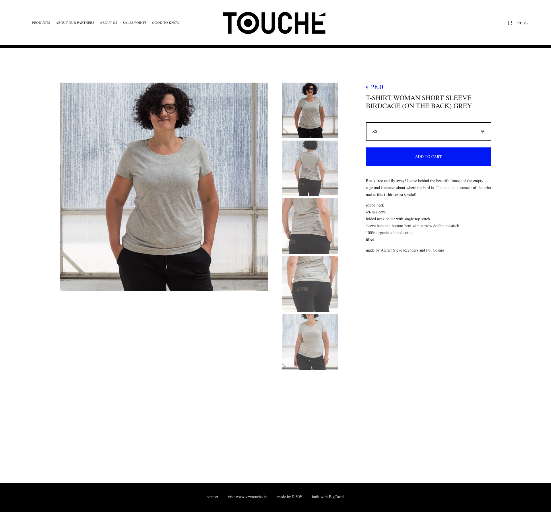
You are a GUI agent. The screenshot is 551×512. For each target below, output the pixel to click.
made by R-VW (289, 496)
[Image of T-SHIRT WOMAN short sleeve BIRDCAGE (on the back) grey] (310, 110)
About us (108, 22)
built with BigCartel (328, 496)
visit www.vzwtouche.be (247, 496)
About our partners (75, 22)
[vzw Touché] (274, 22)
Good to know (165, 22)
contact (212, 496)
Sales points (135, 22)
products (41, 22)
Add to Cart (428, 156)
